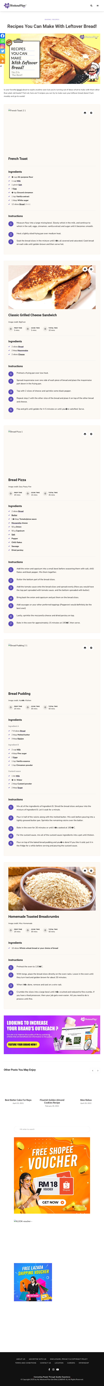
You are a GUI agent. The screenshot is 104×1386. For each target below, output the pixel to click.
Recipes (55, 19)
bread (19, 89)
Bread (22, 204)
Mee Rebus (86, 1100)
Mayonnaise (23, 350)
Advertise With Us (37, 1359)
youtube (57, 1369)
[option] (18, 1090)
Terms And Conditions (25, 1363)
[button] (91, 112)
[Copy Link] (2, 56)
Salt (20, 184)
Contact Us (45, 1363)
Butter (14, 515)
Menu (97, 5)
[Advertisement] (52, 1324)
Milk (19, 181)
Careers (71, 1363)
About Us (20, 1359)
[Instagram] (2, 45)
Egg (15, 188)
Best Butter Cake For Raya (18, 1100)
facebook (49, 1369)
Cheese (21, 354)
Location (59, 1363)
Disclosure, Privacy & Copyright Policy (69, 1359)
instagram (53, 1369)
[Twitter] (2, 51)
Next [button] (97, 1070)
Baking (48, 19)
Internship (84, 1363)
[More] (2, 61)
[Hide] (1, 66)
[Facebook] (2, 35)
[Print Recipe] (85, 112)
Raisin (20, 738)
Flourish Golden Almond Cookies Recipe (52, 1101)
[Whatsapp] (2, 40)
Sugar (20, 787)
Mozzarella (16, 523)
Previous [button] (92, 1070)
